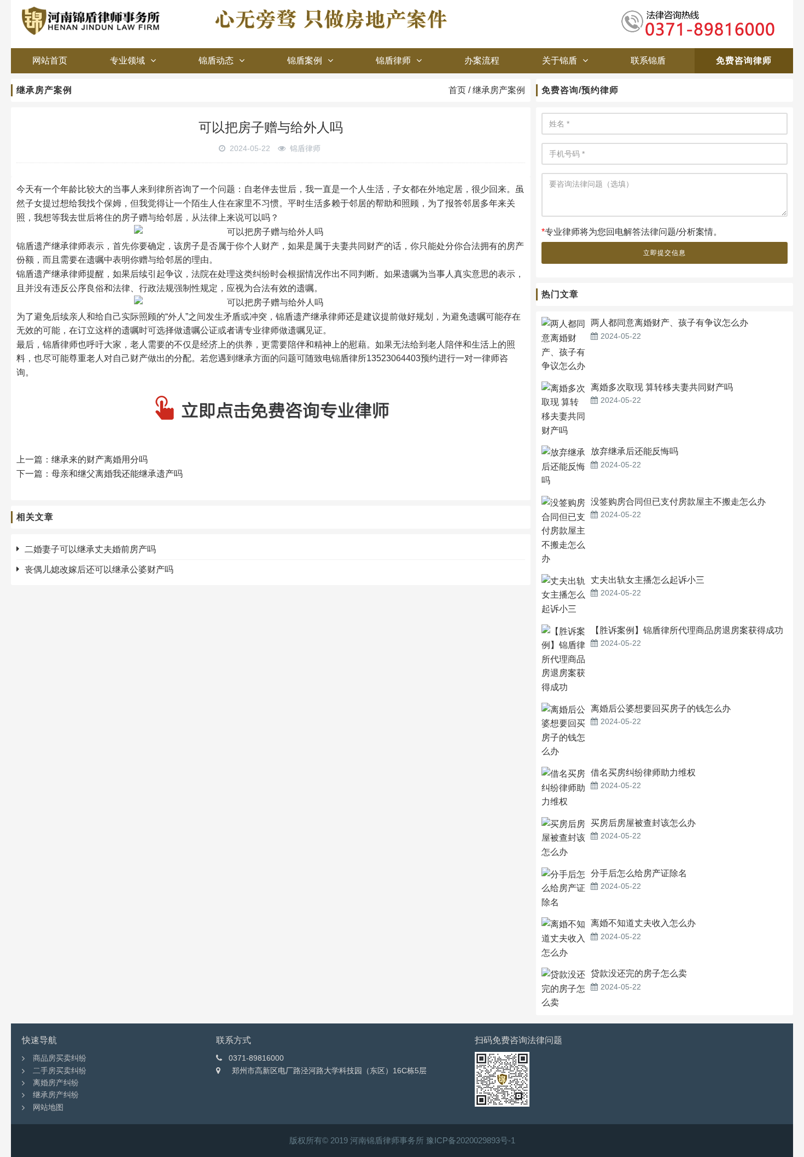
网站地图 (48, 1107)
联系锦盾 (648, 60)
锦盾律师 (393, 60)
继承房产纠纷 (56, 1094)
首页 (457, 90)
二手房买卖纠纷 (59, 1070)
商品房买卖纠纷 (59, 1058)
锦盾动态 (216, 60)
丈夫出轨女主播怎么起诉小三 (647, 580)
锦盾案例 (304, 60)
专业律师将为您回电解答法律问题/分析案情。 (631, 231)
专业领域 (127, 60)
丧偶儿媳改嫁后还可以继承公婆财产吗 (99, 569)
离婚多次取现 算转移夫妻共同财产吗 (662, 387)
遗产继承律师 (319, 316)
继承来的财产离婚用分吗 (99, 459)
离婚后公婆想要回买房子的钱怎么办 (661, 708)
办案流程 (481, 60)
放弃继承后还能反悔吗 (634, 451)
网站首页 (49, 60)
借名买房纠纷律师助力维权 (643, 772)
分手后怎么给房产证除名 (639, 873)
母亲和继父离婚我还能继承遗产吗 (117, 473)
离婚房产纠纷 (56, 1082)
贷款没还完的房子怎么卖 (639, 973)
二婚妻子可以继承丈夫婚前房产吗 (90, 549)
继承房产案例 (499, 90)
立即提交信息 (664, 253)
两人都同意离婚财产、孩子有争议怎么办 (669, 322)
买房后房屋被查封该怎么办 (643, 823)
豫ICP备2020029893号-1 (470, 1140)
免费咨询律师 (744, 60)
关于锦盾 (559, 60)
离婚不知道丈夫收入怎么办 (643, 923)
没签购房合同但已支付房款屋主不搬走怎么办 (678, 501)
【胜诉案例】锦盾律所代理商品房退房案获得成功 (687, 630)
